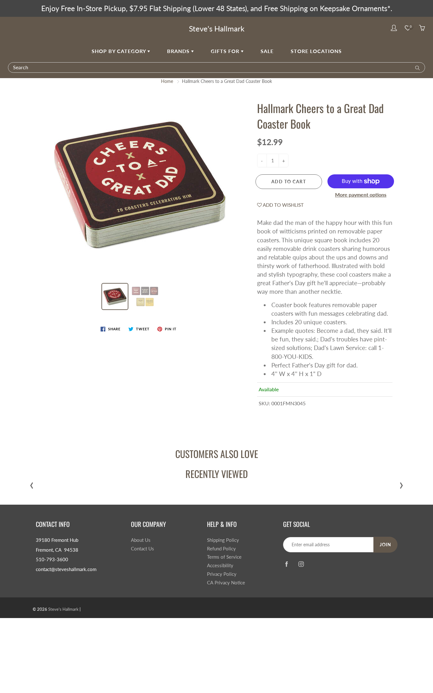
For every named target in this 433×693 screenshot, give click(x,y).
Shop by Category (119, 51)
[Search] (416, 67)
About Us (141, 540)
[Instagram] (301, 564)
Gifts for (226, 51)
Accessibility (220, 565)
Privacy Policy (221, 574)
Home (167, 81)
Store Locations (316, 51)
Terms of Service (224, 557)
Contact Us (142, 548)
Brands (179, 51)
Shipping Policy (223, 540)
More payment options (360, 195)
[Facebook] (286, 564)
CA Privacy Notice (226, 582)
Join (385, 544)
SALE (267, 51)
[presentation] (31, 484)
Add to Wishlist (283, 205)
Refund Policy (221, 548)
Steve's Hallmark (216, 28)
